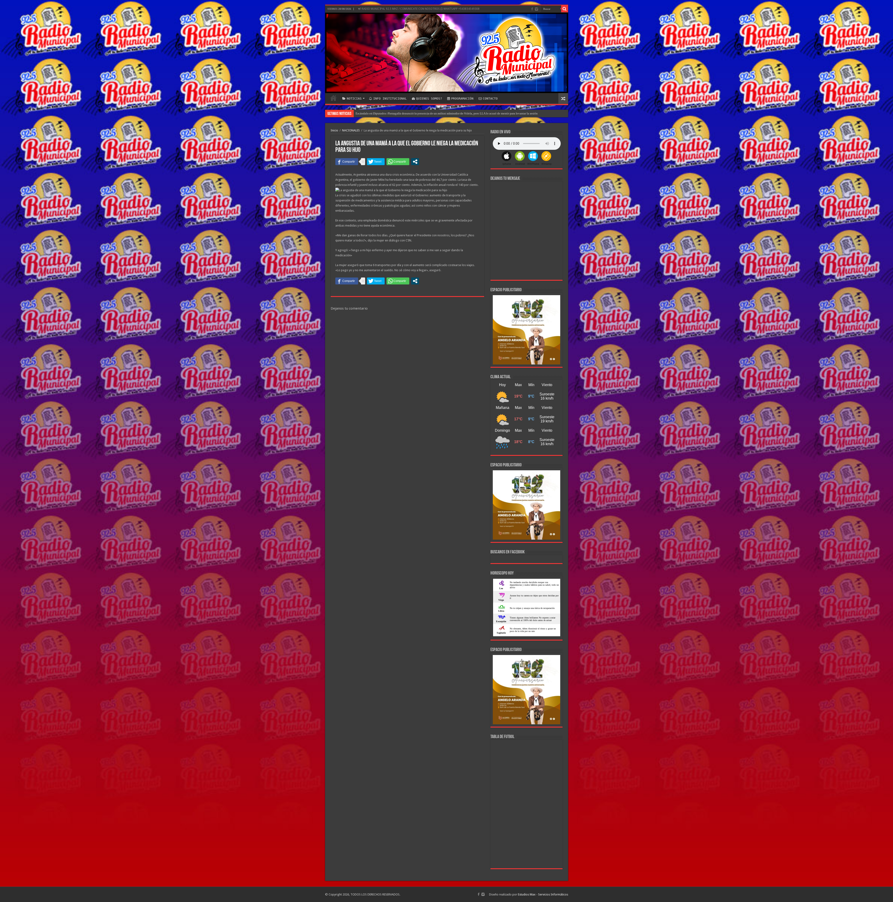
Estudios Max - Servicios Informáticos (543, 894)
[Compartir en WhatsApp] (398, 161)
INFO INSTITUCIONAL (390, 98)
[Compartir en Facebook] (346, 161)
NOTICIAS (354, 98)
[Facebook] (532, 9)
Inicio (334, 130)
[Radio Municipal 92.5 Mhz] (446, 53)
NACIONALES (351, 130)
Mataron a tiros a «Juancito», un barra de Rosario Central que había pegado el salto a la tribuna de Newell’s (423, 113)
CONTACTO (490, 98)
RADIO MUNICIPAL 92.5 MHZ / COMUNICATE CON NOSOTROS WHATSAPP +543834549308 (420, 8)
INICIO (333, 98)
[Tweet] (376, 161)
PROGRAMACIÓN (462, 98)
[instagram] (536, 9)
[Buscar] (564, 8)
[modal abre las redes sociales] (415, 161)
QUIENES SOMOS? (429, 98)
